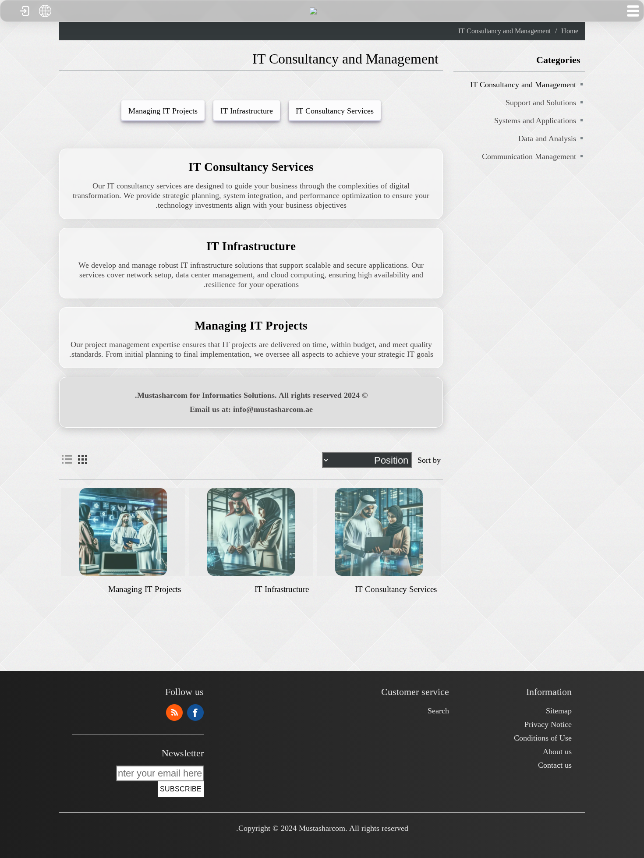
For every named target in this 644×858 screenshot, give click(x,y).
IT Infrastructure (246, 110)
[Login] (24, 11)
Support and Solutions (541, 102)
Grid (82, 459)
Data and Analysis (547, 138)
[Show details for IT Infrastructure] (251, 532)
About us (557, 751)
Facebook (195, 712)
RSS (174, 712)
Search (438, 710)
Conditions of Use (543, 738)
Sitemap (559, 710)
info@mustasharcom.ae (273, 409)
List (66, 459)
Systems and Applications (535, 120)
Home (569, 31)
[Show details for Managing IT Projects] (123, 532)
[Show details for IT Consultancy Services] (379, 532)
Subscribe (181, 789)
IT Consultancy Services (335, 110)
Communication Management (529, 156)
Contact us (555, 765)
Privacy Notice (548, 724)
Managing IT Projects (163, 110)
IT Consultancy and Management (523, 84)
